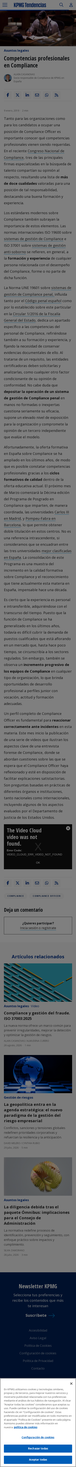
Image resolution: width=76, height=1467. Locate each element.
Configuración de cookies (38, 1437)
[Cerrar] (71, 1383)
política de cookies (25, 1427)
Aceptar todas (38, 1459)
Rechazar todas (38, 1448)
